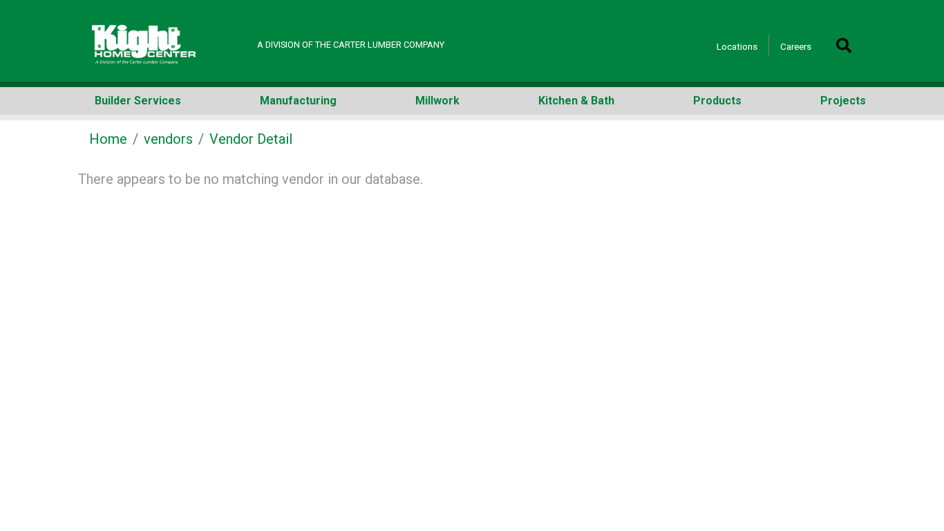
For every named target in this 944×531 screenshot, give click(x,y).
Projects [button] (843, 100)
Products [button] (717, 100)
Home (108, 139)
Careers (795, 46)
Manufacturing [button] (298, 100)
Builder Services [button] (138, 100)
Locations (737, 46)
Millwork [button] (437, 100)
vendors (168, 139)
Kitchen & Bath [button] (576, 100)
